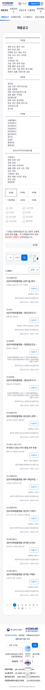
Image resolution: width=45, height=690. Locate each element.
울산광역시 (12, 134)
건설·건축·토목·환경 (16, 63)
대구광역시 (12, 126)
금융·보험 (12, 163)
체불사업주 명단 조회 (22, 639)
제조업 (10, 84)
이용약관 (21, 635)
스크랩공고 (27, 17)
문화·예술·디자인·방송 (17, 177)
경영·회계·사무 (14, 160)
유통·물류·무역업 (15, 95)
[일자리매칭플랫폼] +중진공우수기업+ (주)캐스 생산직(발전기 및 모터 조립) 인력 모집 (22, 313)
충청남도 (11, 145)
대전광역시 (12, 131)
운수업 (10, 109)
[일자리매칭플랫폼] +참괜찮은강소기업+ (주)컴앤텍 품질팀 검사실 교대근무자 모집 (22, 344)
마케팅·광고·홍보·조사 (17, 52)
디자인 (10, 58)
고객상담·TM (13, 61)
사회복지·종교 (13, 174)
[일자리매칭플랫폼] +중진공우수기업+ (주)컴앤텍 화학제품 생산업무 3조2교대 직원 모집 (22, 380)
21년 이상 (12, 221)
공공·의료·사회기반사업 (17, 86)
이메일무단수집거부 (33, 635)
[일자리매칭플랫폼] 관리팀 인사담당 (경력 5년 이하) (22, 543)
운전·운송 (12, 179)
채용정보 (4, 10)
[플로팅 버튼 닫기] (27, 673)
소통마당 (31, 10)
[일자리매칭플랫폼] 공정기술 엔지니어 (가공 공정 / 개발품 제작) (22, 281)
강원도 (10, 140)
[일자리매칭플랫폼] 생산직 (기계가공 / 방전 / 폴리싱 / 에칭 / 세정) (22, 511)
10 (22, 608)
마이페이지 (40, 10)
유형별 (34, 192)
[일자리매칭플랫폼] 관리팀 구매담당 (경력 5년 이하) (22, 574)
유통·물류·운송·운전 (16, 66)
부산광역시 (12, 123)
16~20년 (29, 217)
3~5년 (11, 212)
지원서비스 (13, 10)
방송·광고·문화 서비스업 (18, 103)
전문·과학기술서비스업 (17, 92)
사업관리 (11, 157)
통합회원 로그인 (35, 3)
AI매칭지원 (16, 17)
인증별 (34, 200)
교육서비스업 (13, 106)
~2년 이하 (29, 208)
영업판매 (11, 182)
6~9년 (28, 212)
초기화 (35, 245)
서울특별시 (12, 120)
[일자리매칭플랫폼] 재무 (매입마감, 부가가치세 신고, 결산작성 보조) (22, 479)
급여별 (22, 200)
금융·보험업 (12, 89)
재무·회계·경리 (14, 50)
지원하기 (34, 289)
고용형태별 (11, 200)
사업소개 (22, 10)
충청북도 (11, 142)
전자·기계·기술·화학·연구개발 (20, 69)
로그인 (24, 3)
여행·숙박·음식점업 (16, 100)
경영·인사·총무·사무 (16, 47)
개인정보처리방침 (11, 635)
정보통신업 (12, 97)
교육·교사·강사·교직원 (17, 55)
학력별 (22, 192)
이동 (34, 645)
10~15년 (12, 217)
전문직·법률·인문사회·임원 (19, 72)
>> (29, 608)
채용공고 (5, 17)
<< (7, 605)
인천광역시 (12, 129)
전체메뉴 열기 (42, 4)
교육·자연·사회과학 (16, 165)
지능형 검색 (34, 258)
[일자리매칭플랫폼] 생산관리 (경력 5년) (22, 416)
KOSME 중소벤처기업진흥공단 (7, 4)
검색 (24, 257)
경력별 (11, 192)
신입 (10, 208)
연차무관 (29, 221)
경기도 (10, 137)
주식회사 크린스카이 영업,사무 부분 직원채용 (22, 448)
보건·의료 (12, 171)
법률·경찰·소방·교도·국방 (18, 168)
